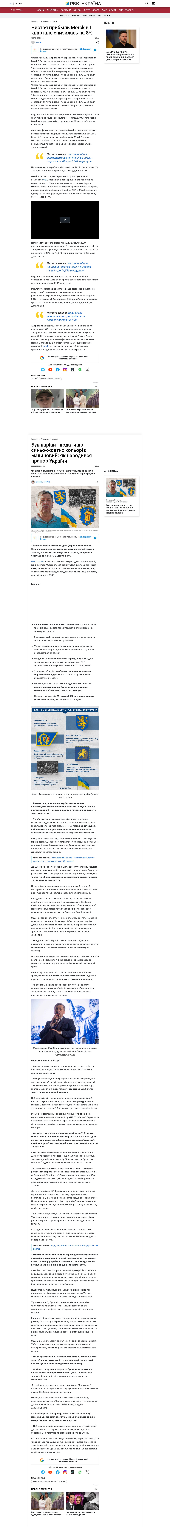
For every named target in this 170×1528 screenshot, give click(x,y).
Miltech (107, 15)
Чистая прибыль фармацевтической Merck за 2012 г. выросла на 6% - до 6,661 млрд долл (69, 158)
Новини (40, 10)
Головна (34, 22)
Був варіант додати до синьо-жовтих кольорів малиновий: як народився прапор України (120, 509)
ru (20, 4)
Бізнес (77, 10)
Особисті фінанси (89, 15)
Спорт (95, 10)
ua (11, 4)
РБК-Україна (37, 561)
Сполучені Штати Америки (50, 379)
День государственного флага (44, 1481)
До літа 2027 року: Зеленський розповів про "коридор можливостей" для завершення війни (120, 56)
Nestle (46, 346)
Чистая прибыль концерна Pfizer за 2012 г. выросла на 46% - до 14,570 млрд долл (69, 267)
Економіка (76, 15)
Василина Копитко (113, 500)
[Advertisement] (65, 604)
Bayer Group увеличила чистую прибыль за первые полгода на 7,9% (66, 316)
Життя (86, 10)
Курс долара (64, 15)
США (45, 180)
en (16, 4)
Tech (99, 15)
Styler (113, 10)
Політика (66, 10)
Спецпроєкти (126, 10)
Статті (54, 22)
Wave (104, 10)
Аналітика (52, 10)
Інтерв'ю (55, 439)
